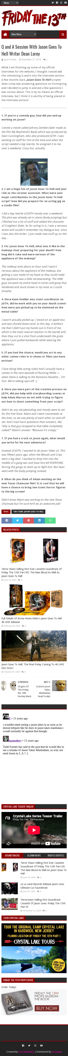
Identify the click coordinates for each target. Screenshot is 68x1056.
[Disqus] (34, 757)
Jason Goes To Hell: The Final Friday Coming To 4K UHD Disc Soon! (32, 666)
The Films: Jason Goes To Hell (28, 512)
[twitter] (53, 2)
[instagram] (61, 2)
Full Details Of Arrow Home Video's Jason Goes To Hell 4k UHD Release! (31, 620)
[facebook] (57, 2)
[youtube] (65, 2)
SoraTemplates (26, 1051)
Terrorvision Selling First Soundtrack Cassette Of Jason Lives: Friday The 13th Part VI (42, 903)
